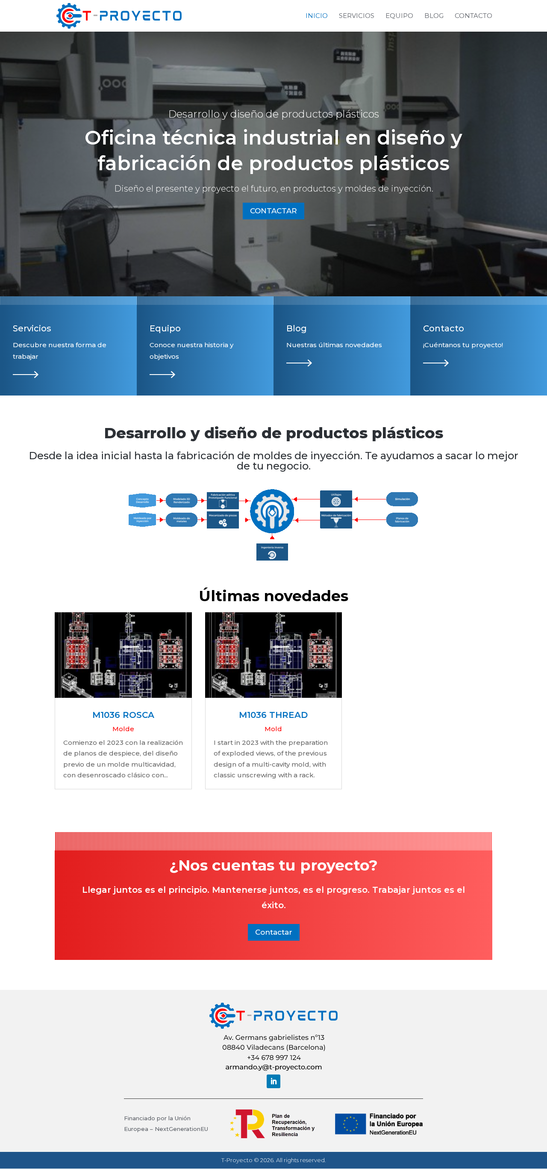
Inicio (317, 16)
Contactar (273, 932)
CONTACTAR (273, 211)
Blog (434, 16)
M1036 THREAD (273, 715)
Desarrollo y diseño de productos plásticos (273, 114)
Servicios (356, 16)
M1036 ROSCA (123, 715)
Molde (123, 729)
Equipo (399, 16)
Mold (273, 729)
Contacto (473, 16)
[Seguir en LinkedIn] (273, 1081)
